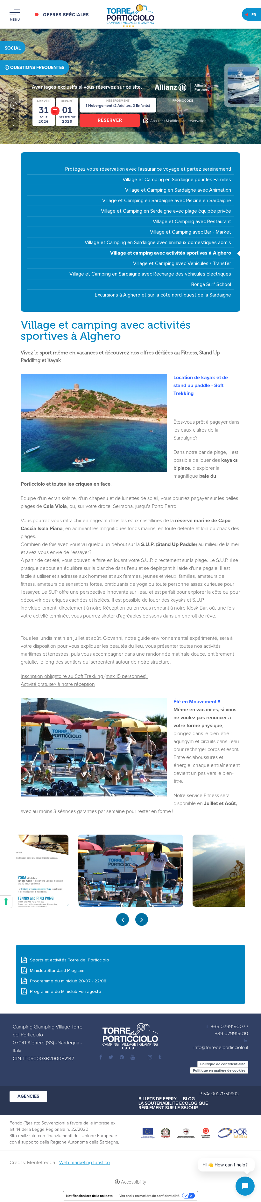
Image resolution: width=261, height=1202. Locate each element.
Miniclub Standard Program (57, 970)
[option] (130, 871)
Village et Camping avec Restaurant (192, 221)
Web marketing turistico (84, 1162)
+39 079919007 (228, 1026)
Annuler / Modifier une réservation (178, 121)
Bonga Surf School (211, 284)
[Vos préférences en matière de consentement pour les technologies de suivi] (6, 902)
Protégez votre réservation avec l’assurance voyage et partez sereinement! (148, 169)
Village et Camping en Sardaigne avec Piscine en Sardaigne (166, 200)
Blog (189, 1099)
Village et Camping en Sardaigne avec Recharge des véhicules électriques (150, 274)
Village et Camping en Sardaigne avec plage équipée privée (166, 211)
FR (253, 15)
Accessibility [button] (133, 1182)
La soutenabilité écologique (173, 1103)
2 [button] (13, 105)
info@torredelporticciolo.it (221, 1047)
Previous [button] (122, 919)
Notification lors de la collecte (89, 1196)
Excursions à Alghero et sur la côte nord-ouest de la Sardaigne (163, 294)
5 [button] (13, 125)
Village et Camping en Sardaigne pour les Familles (177, 179)
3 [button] (13, 112)
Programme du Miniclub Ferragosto (65, 991)
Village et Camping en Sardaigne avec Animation (178, 190)
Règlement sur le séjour (168, 1108)
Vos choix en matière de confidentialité (149, 1196)
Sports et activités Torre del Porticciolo (69, 960)
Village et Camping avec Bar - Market (190, 232)
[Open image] (130, 871)
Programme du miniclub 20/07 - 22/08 (68, 981)
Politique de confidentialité (222, 1064)
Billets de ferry (157, 1099)
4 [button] (13, 118)
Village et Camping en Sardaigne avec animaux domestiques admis (158, 242)
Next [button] (141, 919)
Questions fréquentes (37, 67)
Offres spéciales (66, 15)
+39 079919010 (231, 1033)
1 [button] (13, 98)
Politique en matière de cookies (219, 1070)
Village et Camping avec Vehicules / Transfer (182, 263)
